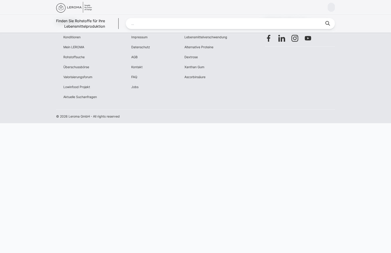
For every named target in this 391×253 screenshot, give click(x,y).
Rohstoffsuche (74, 57)
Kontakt (137, 67)
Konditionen (72, 37)
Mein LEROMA (73, 47)
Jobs (134, 87)
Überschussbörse (76, 67)
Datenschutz (140, 47)
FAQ (134, 77)
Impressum (139, 37)
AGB (134, 57)
